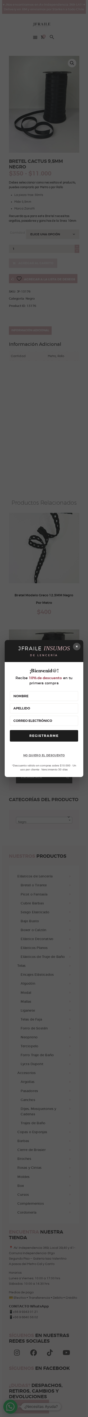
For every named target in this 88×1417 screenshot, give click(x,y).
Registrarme (44, 736)
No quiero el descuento (44, 755)
